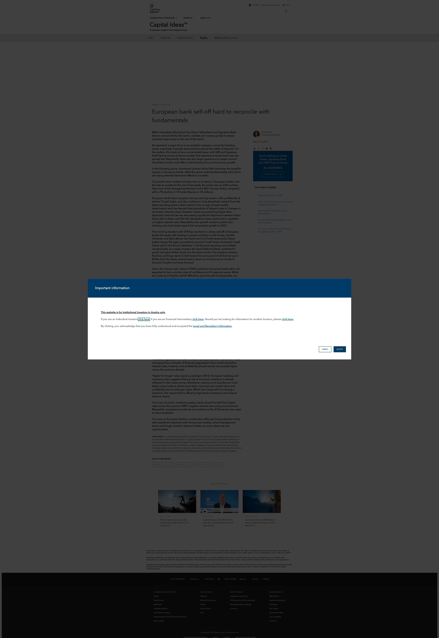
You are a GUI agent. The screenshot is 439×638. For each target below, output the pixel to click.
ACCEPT (340, 349)
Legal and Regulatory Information (212, 326)
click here (143, 319)
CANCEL (325, 349)
